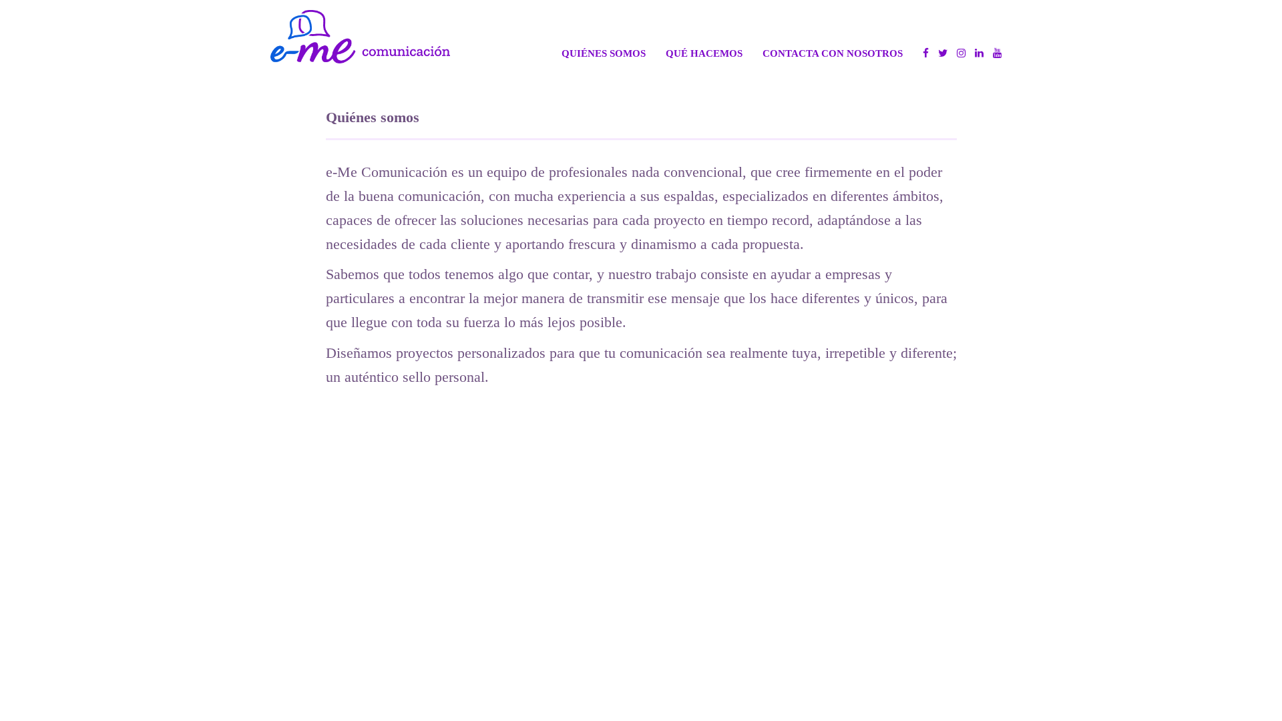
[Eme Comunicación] (360, 36)
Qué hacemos (704, 53)
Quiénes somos (604, 53)
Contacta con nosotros (833, 53)
